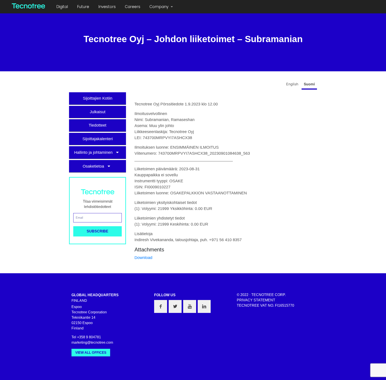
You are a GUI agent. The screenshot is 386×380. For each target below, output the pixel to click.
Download (143, 257)
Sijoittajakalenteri (97, 139)
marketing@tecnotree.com (92, 342)
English (292, 84)
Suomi (309, 84)
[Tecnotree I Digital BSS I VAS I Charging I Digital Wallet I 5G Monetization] (28, 5)
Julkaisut (97, 112)
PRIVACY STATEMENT (256, 300)
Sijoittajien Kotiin (97, 98)
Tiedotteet (97, 125)
